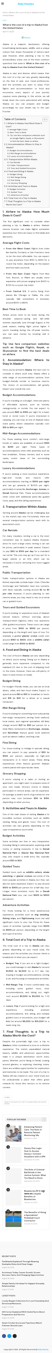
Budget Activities (17, 189)
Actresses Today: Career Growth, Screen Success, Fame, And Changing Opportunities (23, 1273)
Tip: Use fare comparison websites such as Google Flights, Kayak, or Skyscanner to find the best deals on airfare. (27, 138)
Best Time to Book (18, 132)
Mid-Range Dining (18, 177)
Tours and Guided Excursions (23, 168)
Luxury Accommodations (21, 156)
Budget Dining (16, 174)
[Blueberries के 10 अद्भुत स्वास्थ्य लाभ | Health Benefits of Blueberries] (13, 1198)
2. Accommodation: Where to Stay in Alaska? (24, 146)
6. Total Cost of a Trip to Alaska (21, 198)
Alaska (7, 1097)
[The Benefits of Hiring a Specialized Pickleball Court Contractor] (13, 1219)
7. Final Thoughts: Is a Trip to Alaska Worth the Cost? (23, 203)
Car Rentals (15, 162)
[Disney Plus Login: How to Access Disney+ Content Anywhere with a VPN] (13, 1155)
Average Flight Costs (18, 129)
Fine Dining (15, 180)
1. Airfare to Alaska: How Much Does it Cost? (24, 125)
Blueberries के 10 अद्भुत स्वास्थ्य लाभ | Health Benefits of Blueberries (34, 1195)
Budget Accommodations (21, 150)
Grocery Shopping (19, 183)
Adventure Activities (20, 195)
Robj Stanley (43, 1349)
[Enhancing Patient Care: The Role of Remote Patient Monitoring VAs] (13, 1134)
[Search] (49, 4)
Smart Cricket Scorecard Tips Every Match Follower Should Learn (22, 1324)
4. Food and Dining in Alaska (19, 171)
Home (5, 12)
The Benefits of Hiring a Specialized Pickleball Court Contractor (35, 1216)
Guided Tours (16, 192)
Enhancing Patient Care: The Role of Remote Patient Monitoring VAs (33, 1131)
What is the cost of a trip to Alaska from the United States (25, 1103)
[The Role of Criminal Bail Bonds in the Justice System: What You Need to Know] (13, 1176)
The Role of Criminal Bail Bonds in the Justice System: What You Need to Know (35, 1173)
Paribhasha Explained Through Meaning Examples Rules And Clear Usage (20, 1262)
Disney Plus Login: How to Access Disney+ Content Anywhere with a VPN (34, 1152)
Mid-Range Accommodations (23, 153)
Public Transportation (20, 165)
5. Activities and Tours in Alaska (21, 186)
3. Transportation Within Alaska (21, 159)
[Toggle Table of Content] (44, 119)
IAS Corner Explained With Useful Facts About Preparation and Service (23, 1313)
